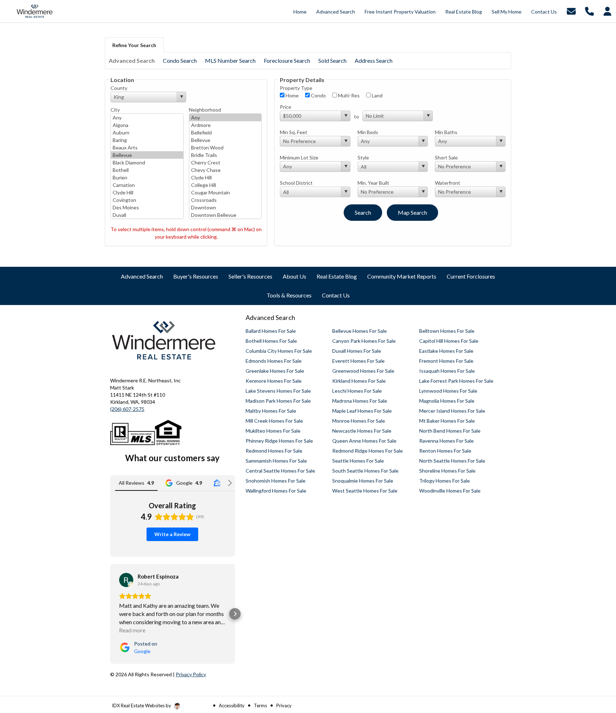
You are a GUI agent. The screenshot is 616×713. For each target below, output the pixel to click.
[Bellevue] (147, 155)
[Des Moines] (147, 207)
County (119, 88)
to (356, 116)
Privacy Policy (191, 674)
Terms (260, 705)
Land (377, 95)
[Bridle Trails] (225, 155)
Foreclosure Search (287, 60)
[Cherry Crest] (225, 162)
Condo (318, 95)
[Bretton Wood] (225, 147)
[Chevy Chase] (225, 170)
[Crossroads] (225, 200)
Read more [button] (132, 630)
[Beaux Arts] (147, 147)
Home (291, 95)
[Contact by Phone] (589, 10)
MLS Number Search (230, 60)
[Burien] (147, 177)
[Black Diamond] (147, 162)
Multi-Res (348, 95)
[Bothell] (147, 170)
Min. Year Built (373, 183)
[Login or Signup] (607, 10)
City (115, 110)
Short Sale (446, 157)
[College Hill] (225, 185)
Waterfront (447, 183)
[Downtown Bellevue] (225, 215)
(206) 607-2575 (127, 409)
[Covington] (147, 200)
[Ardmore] (225, 125)
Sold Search (332, 60)
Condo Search (180, 60)
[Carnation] (147, 185)
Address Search (373, 60)
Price (285, 107)
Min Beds (368, 132)
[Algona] (147, 125)
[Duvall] (147, 215)
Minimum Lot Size (299, 157)
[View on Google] (126, 580)
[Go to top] (597, 667)
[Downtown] (225, 207)
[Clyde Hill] (147, 192)
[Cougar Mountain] (225, 192)
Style (363, 157)
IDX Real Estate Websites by (142, 705)
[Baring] (147, 140)
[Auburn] (147, 132)
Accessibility (232, 705)
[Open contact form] (571, 10)
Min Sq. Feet (293, 132)
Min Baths (446, 132)
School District (296, 183)
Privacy (284, 705)
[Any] (147, 117)
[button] (110, 614)
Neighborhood (205, 110)
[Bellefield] (225, 132)
